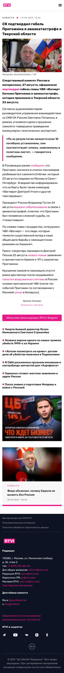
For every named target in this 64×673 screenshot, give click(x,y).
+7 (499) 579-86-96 (19, 566)
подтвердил (11, 89)
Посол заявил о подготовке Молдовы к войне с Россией (29, 386)
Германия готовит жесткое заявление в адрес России (30, 375)
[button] (60, 5)
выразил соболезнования (30, 207)
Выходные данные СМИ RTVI (17, 518)
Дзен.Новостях (18, 600)
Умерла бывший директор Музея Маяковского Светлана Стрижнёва (25, 331)
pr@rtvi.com (28, 577)
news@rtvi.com (30, 573)
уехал (18, 292)
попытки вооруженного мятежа (23, 279)
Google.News (12, 604)
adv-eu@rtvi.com (30, 581)
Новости (8, 18)
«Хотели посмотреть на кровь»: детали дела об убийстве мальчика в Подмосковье (31, 353)
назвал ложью (37, 255)
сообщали (37, 165)
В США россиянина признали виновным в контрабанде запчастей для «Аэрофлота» (31, 364)
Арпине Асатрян (32, 301)
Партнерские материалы (17, 585)
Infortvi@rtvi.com (38, 569)
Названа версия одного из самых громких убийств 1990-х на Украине (31, 342)
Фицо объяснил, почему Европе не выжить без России (31, 492)
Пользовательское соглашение (18, 522)
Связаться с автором (32, 305)
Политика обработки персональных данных (25, 527)
